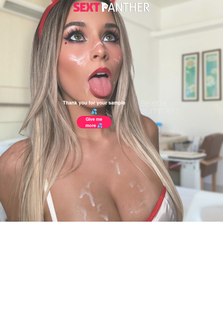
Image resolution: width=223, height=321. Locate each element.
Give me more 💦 (94, 122)
